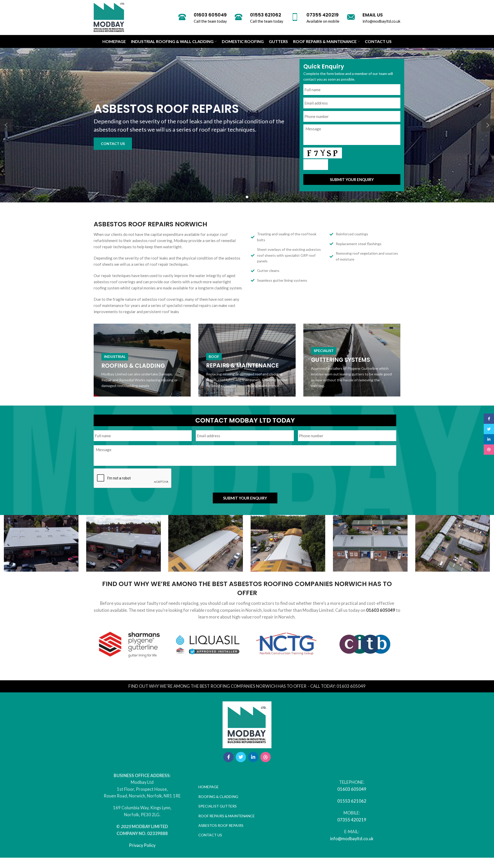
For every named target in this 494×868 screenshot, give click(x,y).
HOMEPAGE (208, 787)
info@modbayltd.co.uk (351, 838)
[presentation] (133, 478)
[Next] (487, 125)
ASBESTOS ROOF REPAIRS (220, 825)
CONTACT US (113, 143)
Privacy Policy (142, 845)
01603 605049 (380, 610)
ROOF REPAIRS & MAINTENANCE (226, 816)
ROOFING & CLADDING (218, 796)
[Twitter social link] (241, 757)
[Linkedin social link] (253, 757)
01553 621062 (351, 801)
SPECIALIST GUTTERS (217, 806)
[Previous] (6, 125)
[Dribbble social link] (265, 757)
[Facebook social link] (228, 757)
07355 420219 (351, 819)
